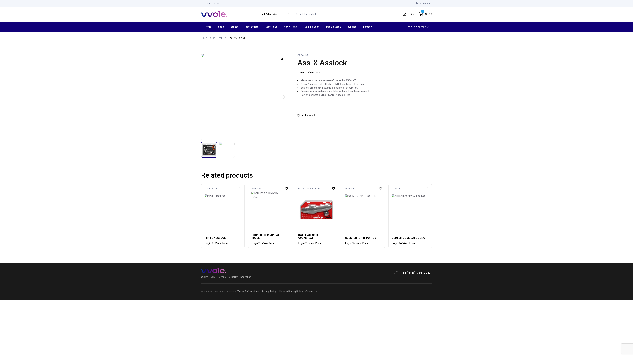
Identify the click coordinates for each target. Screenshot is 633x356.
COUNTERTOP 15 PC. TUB (360, 238)
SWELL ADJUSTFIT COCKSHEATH (309, 236)
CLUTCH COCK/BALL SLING (408, 238)
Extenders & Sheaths (309, 188)
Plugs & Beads (212, 188)
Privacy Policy (269, 291)
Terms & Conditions (248, 291)
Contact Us (311, 291)
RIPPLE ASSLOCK (215, 238)
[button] (205, 212)
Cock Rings (257, 188)
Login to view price (308, 72)
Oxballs (302, 55)
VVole (211, 292)
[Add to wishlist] (240, 188)
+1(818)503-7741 (417, 273)
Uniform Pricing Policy (291, 291)
